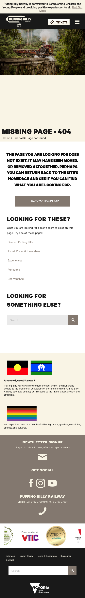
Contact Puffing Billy (20, 242)
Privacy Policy (26, 555)
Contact (10, 559)
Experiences (15, 260)
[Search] (73, 320)
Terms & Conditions (47, 555)
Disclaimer (65, 555)
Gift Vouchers (16, 279)
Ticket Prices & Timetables (24, 251)
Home (6, 138)
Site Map (10, 555)
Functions (14, 269)
